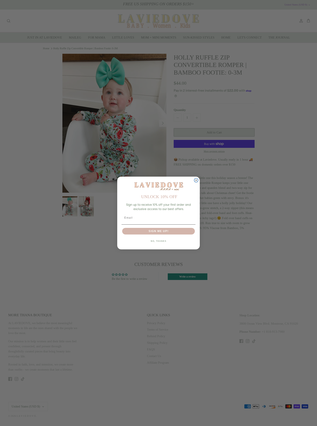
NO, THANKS (158, 241)
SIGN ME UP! (159, 231)
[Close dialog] (196, 180)
